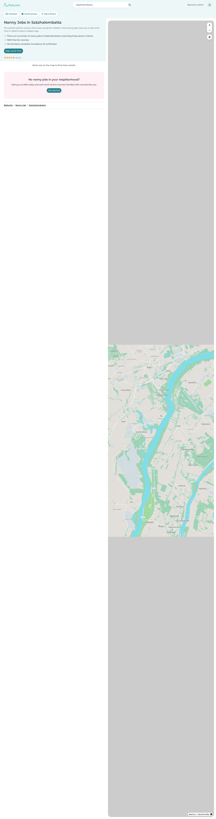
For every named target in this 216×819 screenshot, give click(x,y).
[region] (161, 419)
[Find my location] (209, 37)
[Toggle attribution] (211, 814)
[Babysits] (12, 5)
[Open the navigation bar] (209, 5)
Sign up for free (13, 51)
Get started (54, 90)
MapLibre (192, 814)
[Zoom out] (209, 30)
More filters (50, 14)
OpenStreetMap (203, 814)
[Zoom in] (209, 25)
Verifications (30, 14)
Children (12, 14)
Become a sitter (196, 5)
